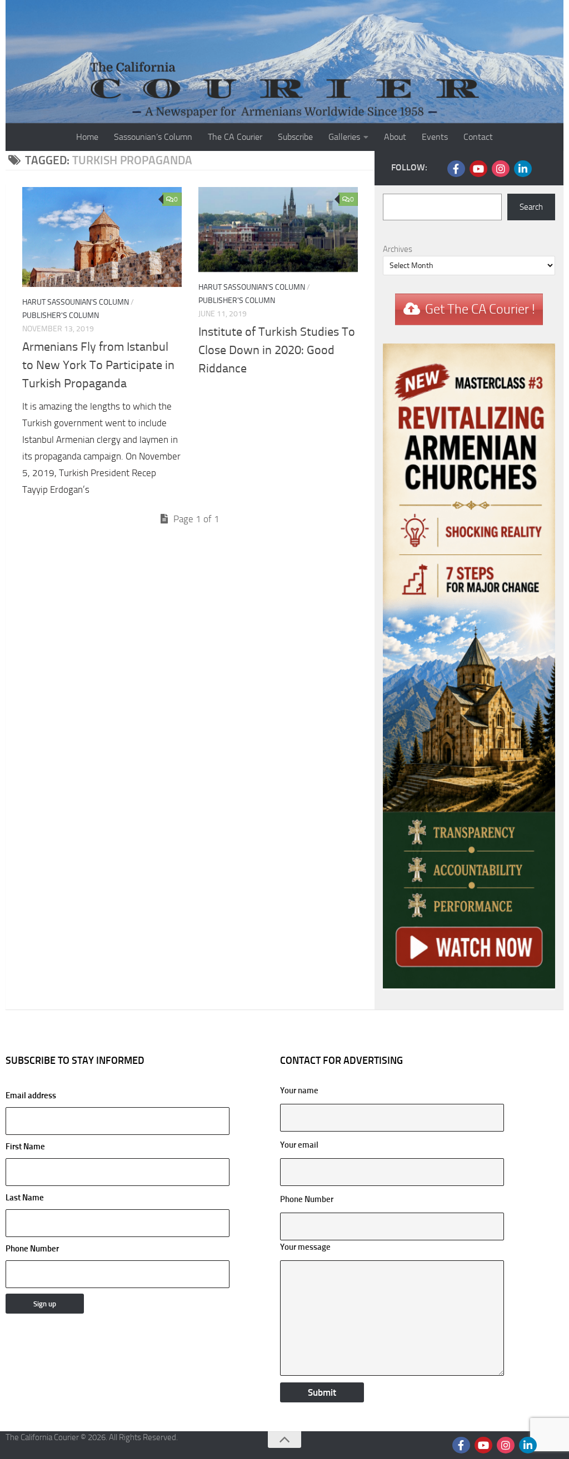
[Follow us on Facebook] (456, 168)
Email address (31, 1095)
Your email (299, 1145)
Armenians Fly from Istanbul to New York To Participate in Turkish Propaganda (98, 365)
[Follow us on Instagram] (501, 168)
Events (435, 137)
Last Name (25, 1198)
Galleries (344, 137)
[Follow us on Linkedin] (523, 168)
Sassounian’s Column (153, 137)
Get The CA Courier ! (480, 309)
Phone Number (32, 1249)
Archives (397, 249)
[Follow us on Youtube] (478, 168)
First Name (25, 1147)
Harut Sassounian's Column (75, 302)
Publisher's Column (60, 315)
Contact (478, 137)
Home (87, 137)
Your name (299, 1090)
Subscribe (295, 137)
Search (531, 207)
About (395, 137)
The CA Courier (235, 137)
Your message (305, 1247)
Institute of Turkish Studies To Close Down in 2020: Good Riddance (276, 350)
